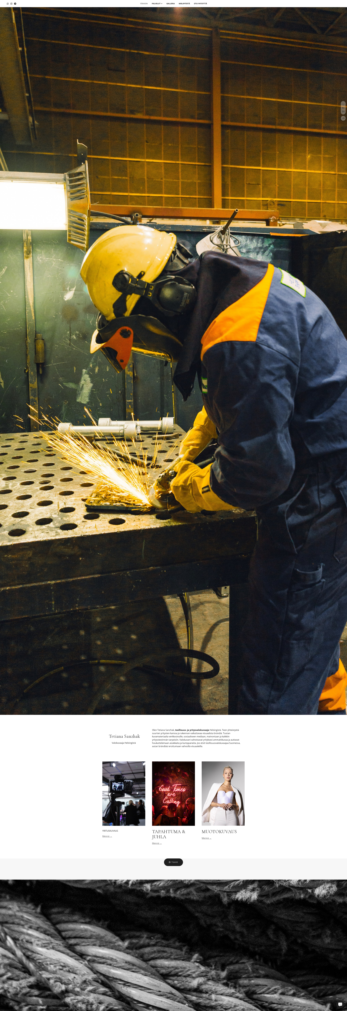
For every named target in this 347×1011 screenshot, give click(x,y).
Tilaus (175, 862)
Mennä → (107, 836)
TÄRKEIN (144, 3)
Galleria (170, 3)
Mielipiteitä (184, 3)
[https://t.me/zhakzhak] (15, 3)
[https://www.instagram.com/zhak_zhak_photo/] (11, 3)
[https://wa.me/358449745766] (8, 3)
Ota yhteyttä (200, 3)
